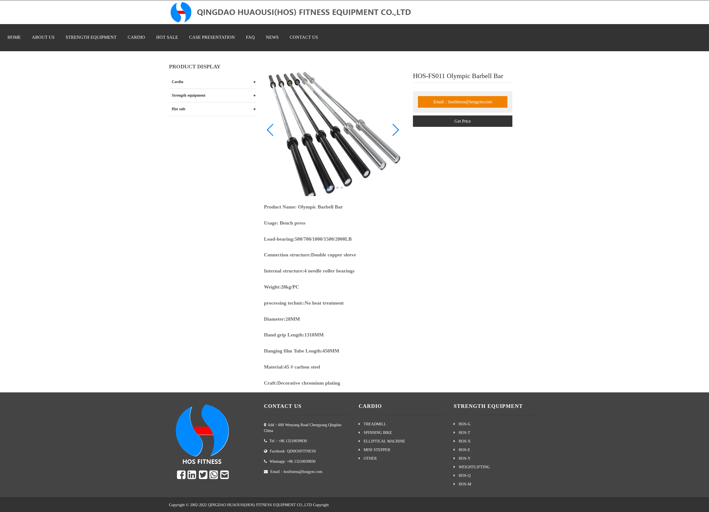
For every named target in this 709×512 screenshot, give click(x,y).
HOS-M (463, 484)
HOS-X (463, 441)
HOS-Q (463, 476)
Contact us (304, 37)
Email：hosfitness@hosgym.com (462, 101)
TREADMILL (373, 424)
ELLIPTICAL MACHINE (383, 441)
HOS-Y (463, 458)
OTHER (369, 458)
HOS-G (463, 424)
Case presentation (212, 37)
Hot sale (167, 37)
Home (14, 37)
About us (43, 37)
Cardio (136, 37)
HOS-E (463, 450)
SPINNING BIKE (376, 433)
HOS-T (463, 433)
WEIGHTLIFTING (473, 467)
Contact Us (655, 504)
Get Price (462, 121)
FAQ (250, 37)
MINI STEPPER (375, 450)
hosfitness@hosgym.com (303, 472)
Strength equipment (91, 37)
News (272, 37)
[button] (324, 188)
